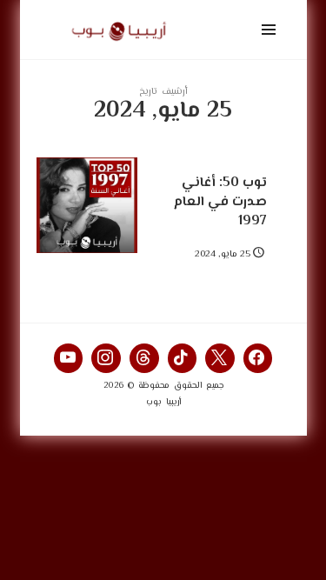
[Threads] (144, 358)
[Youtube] (69, 358)
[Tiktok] (182, 358)
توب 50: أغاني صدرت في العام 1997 (220, 201)
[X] (220, 358)
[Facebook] (258, 358)
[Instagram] (106, 358)
